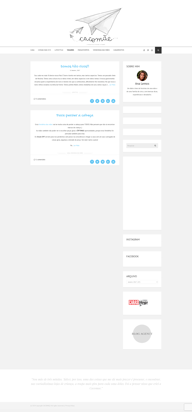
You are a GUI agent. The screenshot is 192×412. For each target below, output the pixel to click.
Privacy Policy (70, 406)
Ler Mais (112, 85)
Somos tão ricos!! (75, 66)
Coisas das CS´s (44, 50)
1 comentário (40, 160)
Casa (32, 50)
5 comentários (40, 99)
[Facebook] (144, 50)
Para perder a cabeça (74, 115)
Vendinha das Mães (101, 50)
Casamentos (118, 50)
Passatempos (83, 50)
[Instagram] (152, 50)
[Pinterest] (148, 50)
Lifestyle (59, 50)
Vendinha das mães (46, 124)
